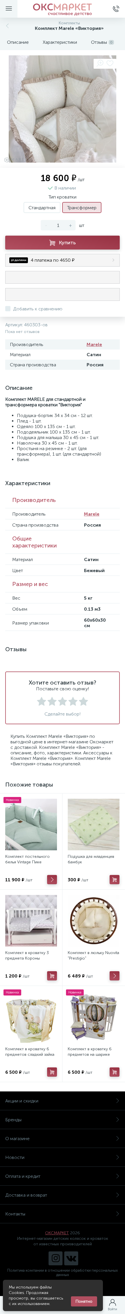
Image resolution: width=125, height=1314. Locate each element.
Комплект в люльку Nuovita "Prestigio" (93, 955)
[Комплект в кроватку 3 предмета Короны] (31, 921)
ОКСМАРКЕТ (57, 1233)
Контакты (15, 1214)
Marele (94, 344)
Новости (14, 1157)
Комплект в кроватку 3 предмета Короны (27, 955)
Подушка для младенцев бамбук (91, 859)
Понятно (84, 1301)
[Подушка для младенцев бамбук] (93, 824)
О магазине (17, 1138)
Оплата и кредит (22, 1176)
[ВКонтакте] (71, 1258)
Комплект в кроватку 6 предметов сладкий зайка (29, 1052)
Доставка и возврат (26, 1195)
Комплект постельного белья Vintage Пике (27, 859)
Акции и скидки (21, 1101)
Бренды (13, 1119)
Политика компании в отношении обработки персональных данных (62, 1272)
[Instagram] (56, 1258)
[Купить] (114, 879)
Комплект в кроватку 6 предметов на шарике (90, 1052)
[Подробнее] (52, 879)
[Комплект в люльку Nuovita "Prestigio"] (93, 921)
